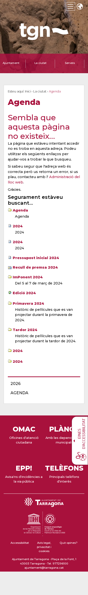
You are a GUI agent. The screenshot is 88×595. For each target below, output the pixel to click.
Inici (28, 91)
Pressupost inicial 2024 (36, 258)
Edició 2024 (24, 293)
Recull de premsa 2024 (35, 267)
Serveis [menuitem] (70, 63)
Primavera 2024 (28, 303)
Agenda (20, 210)
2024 (18, 226)
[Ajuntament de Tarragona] (44, 37)
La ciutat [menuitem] (40, 63)
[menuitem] (42, 383)
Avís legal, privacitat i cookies (44, 547)
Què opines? (68, 543)
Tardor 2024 (25, 330)
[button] (79, 7)
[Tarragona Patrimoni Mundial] (44, 534)
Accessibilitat (20, 543)
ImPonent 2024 (28, 277)
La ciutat (39, 91)
